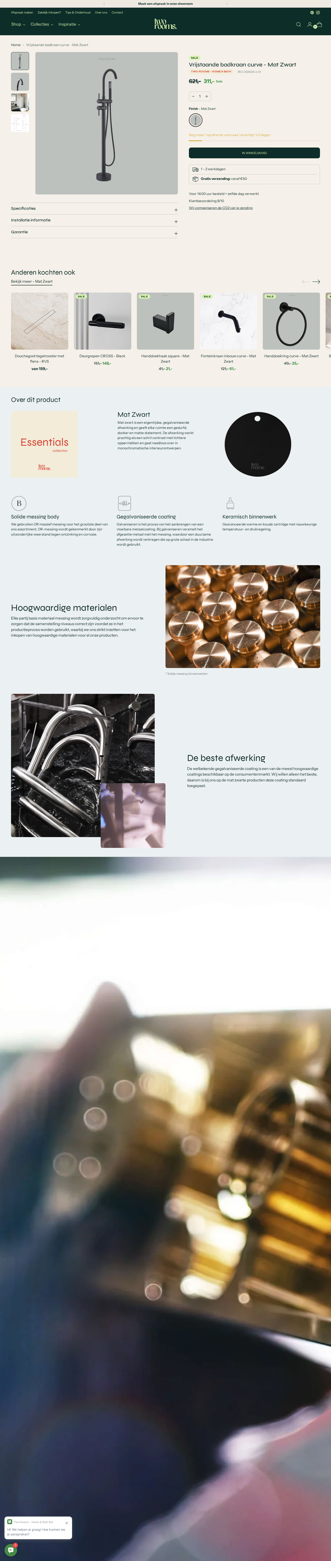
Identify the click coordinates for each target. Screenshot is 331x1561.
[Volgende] (227, 4)
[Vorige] (104, 4)
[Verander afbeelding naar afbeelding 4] (20, 123)
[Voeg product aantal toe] (193, 96)
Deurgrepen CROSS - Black (102, 356)
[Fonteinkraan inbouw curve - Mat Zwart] (228, 321)
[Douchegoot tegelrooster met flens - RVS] (39, 321)
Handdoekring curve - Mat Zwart (291, 356)
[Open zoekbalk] (298, 24)
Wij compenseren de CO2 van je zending (221, 208)
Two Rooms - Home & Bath (211, 71)
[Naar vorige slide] (306, 282)
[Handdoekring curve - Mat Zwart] (291, 321)
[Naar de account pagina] (308, 24)
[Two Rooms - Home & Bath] (165, 24)
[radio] (195, 120)
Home (16, 45)
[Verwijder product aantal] (207, 96)
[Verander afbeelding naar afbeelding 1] (20, 61)
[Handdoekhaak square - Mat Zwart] (165, 321)
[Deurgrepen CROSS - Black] (102, 321)
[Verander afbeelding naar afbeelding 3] (20, 102)
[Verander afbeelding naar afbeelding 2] (20, 82)
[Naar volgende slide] (316, 281)
